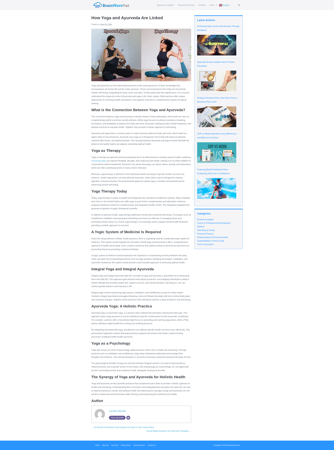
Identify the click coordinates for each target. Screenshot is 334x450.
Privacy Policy (126, 445)
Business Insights (165, 5)
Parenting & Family (206, 230)
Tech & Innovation (205, 244)
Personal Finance (186, 5)
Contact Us (152, 445)
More (212, 5)
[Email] (128, 418)
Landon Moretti (117, 411)
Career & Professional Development (214, 223)
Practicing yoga (98, 161)
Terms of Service (139, 445)
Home (97, 445)
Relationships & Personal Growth (212, 237)
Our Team (114, 445)
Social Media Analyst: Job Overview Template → (168, 431)
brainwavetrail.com (233, 445)
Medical (202, 5)
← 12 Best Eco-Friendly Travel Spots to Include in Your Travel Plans (122, 427)
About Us (105, 445)
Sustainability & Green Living (210, 241)
